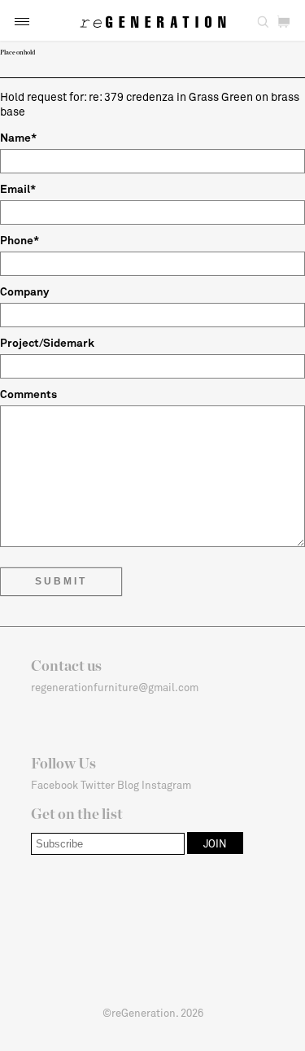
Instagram (166, 784)
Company (24, 291)
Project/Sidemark (47, 342)
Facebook (54, 784)
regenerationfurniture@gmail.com (114, 687)
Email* (18, 188)
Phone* (19, 240)
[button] (22, 21)
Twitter (98, 784)
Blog (128, 784)
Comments (28, 394)
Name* (18, 137)
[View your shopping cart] (283, 21)
